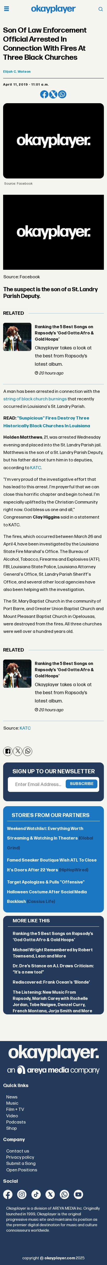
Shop (11, 1128)
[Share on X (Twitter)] (53, 94)
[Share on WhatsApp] (62, 94)
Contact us (17, 1151)
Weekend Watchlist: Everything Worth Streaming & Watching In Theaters (50, 838)
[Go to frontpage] (53, 9)
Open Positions (21, 1170)
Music (12, 1103)
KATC (35, 467)
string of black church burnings (35, 399)
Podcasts (16, 1122)
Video (12, 1116)
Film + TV (15, 1109)
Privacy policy (20, 1157)
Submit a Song (21, 1163)
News (11, 1097)
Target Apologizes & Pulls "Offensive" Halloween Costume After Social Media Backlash (47, 892)
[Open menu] (6, 9)
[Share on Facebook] (44, 94)
